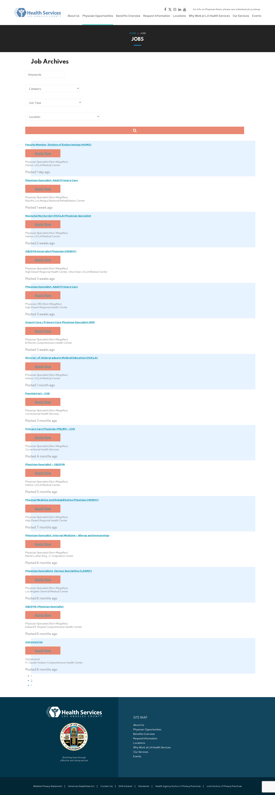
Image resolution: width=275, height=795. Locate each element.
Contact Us (106, 786)
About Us (138, 725)
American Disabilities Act (81, 786)
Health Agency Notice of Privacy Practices (178, 786)
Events (137, 756)
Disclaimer (143, 786)
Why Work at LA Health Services (152, 747)
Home (132, 33)
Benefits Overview (144, 734)
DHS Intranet (125, 786)
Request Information (145, 738)
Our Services (140, 752)
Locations (139, 743)
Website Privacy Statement (47, 786)
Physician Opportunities (147, 729)
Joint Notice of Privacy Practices (224, 786)
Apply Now (43, 153)
